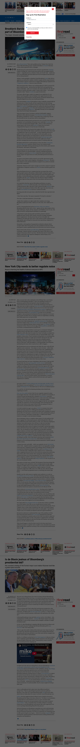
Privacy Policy (29, 36)
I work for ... (28, 22)
